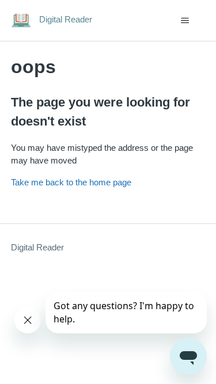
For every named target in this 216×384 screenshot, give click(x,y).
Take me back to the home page (71, 182)
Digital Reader (37, 247)
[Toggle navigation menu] (184, 21)
